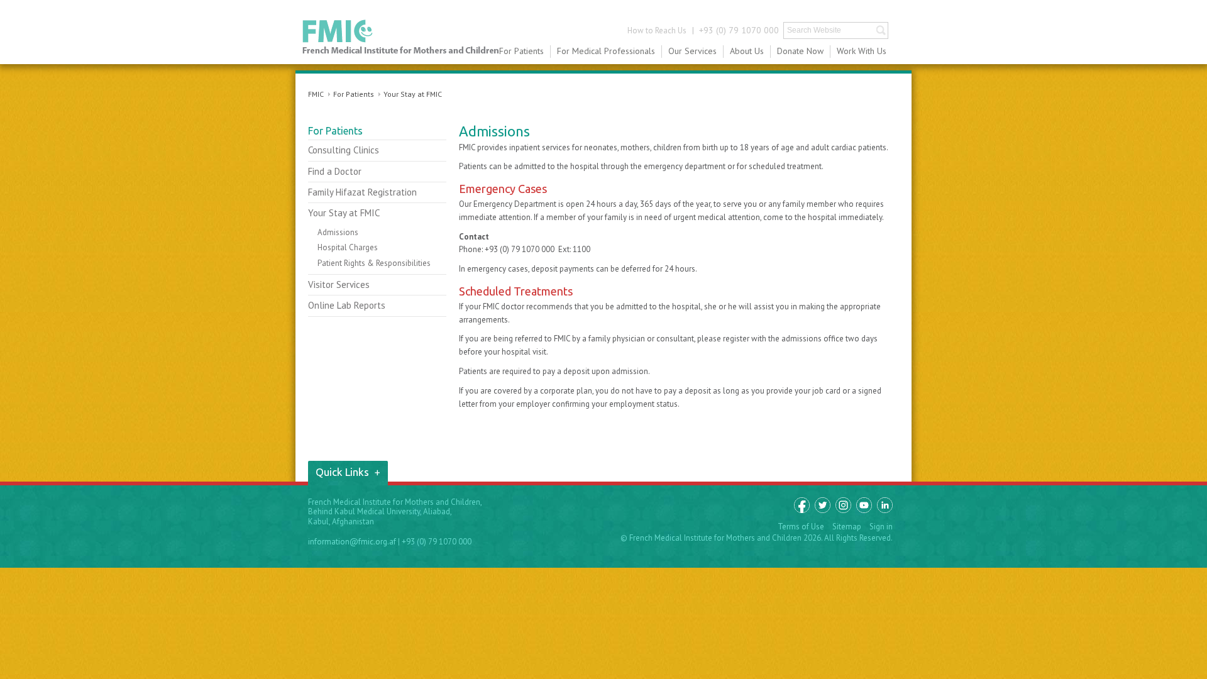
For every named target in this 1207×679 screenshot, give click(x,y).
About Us (747, 51)
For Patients (521, 51)
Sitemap (846, 526)
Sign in (881, 526)
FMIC (401, 37)
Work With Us (861, 51)
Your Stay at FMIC (412, 94)
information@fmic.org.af (352, 541)
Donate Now (800, 51)
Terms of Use (801, 526)
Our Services (692, 51)
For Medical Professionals (606, 51)
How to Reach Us (656, 30)
